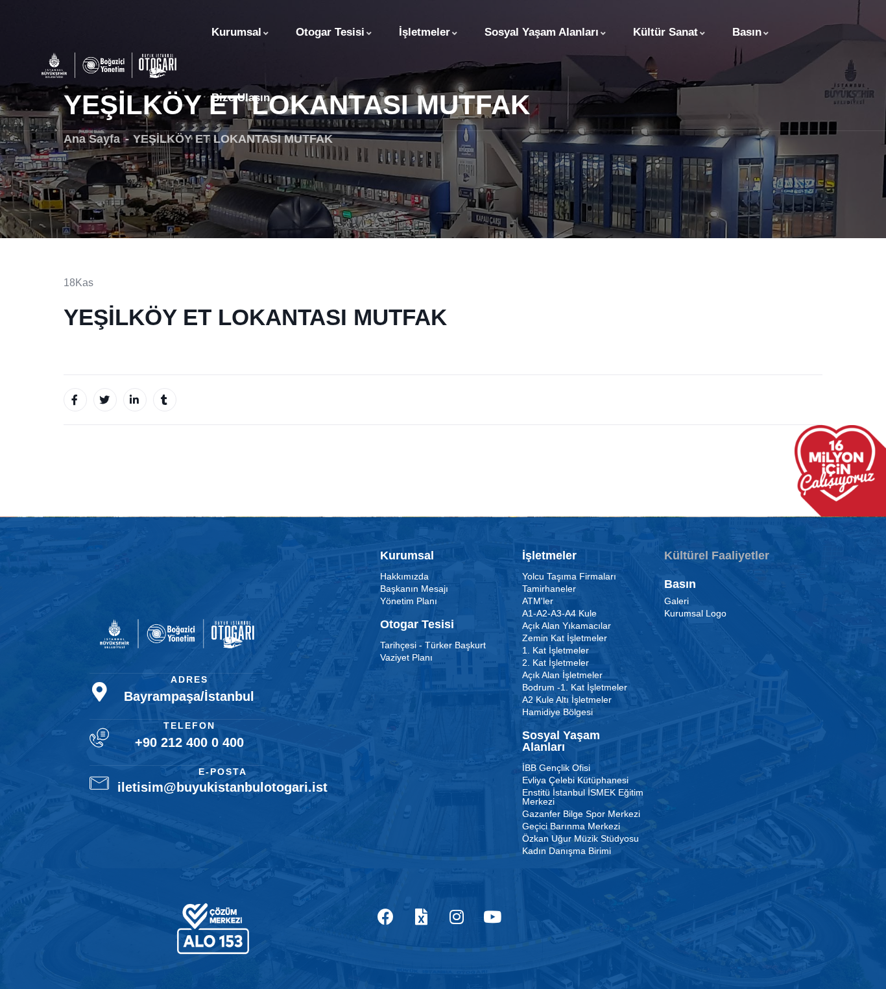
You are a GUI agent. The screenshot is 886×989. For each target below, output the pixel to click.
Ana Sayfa (92, 138)
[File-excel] (421, 917)
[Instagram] (456, 917)
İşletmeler (424, 32)
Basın (746, 32)
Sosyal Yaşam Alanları (542, 32)
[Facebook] (385, 917)
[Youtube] (492, 917)
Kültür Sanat (665, 32)
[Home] (109, 65)
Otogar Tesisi (330, 32)
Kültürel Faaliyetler (716, 555)
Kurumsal (236, 32)
